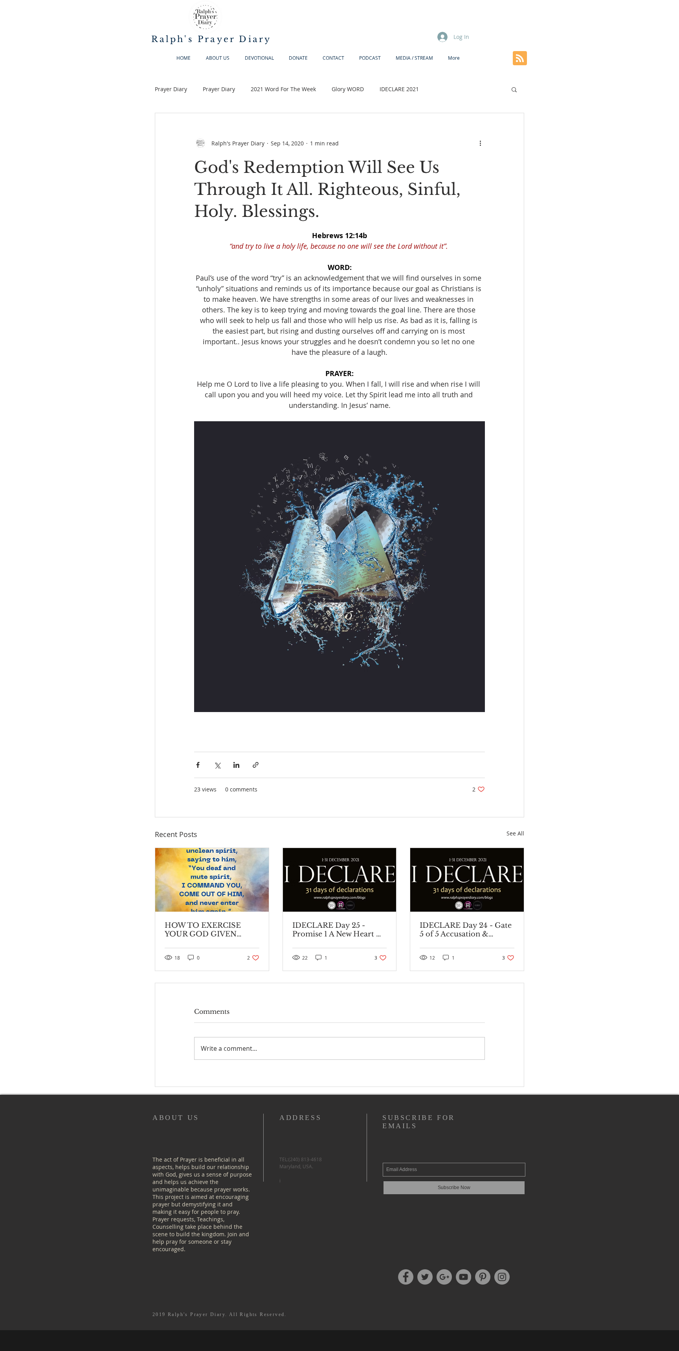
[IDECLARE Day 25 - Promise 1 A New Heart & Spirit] (339, 880)
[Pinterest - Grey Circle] (482, 1277)
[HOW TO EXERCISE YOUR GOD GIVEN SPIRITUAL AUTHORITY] (212, 880)
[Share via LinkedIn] (236, 765)
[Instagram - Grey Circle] (502, 1277)
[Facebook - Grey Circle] (405, 1277)
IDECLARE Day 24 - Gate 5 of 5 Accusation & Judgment (466, 929)
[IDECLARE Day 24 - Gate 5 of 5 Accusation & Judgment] (467, 880)
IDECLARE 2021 (399, 89)
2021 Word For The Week (283, 89)
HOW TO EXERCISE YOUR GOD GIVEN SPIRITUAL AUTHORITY (211, 929)
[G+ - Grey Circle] (444, 1277)
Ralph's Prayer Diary (211, 39)
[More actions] (480, 143)
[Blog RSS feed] (520, 58)
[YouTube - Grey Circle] (463, 1277)
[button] (514, 89)
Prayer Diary (171, 89)
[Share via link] (255, 765)
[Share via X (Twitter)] (217, 765)
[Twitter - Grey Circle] (425, 1277)
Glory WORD (348, 89)
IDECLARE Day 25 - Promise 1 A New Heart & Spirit (337, 929)
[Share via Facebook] (198, 765)
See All (515, 833)
